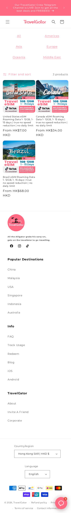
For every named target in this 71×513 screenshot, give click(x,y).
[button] (7, 22)
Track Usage (16, 345)
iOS (10, 371)
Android (13, 379)
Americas (52, 36)
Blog (11, 362)
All (19, 36)
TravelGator (20, 502)
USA (11, 287)
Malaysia (14, 278)
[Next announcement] (64, 8)
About (12, 403)
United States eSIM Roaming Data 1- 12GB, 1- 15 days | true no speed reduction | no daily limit (18, 121)
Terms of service (24, 508)
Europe (52, 46)
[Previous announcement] (7, 8)
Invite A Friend (18, 412)
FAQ (11, 336)
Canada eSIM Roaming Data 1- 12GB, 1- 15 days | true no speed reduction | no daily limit (52, 121)
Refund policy (39, 502)
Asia (19, 46)
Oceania (19, 57)
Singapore (15, 295)
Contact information (48, 508)
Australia (14, 312)
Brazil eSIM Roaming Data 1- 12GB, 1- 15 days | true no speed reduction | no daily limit (19, 181)
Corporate (15, 420)
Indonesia (14, 304)
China (12, 269)
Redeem (13, 354)
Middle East (52, 57)
